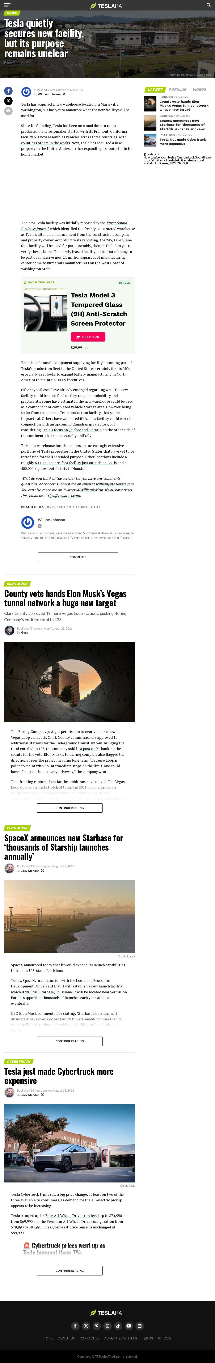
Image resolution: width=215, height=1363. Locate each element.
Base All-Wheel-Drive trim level (72, 1215)
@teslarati (151, 154)
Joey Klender (30, 870)
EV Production (59, 507)
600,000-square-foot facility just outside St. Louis (76, 462)
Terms (147, 1338)
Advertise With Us (120, 1338)
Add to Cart (91, 337)
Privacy (165, 1338)
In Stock (124, 282)
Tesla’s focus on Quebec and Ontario (72, 429)
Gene (24, 632)
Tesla (96, 507)
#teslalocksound (192, 160)
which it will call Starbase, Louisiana (41, 992)
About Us (66, 1338)
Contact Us (90, 1338)
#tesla (160, 160)
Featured (81, 507)
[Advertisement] (78, 190)
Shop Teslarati (41, 282)
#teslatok (173, 160)
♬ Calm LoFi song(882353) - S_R (166, 163)
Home (48, 1338)
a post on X (89, 748)
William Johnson (49, 94)
